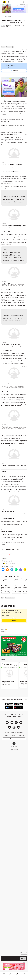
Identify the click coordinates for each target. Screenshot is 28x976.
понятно (23, 958)
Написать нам (15, 738)
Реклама (23, 366)
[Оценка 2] (5, 561)
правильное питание (10, 597)
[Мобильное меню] (1, 2)
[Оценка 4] (9, 561)
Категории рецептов (20, 735)
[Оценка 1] (2, 561)
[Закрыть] (26, 952)
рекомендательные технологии (9, 959)
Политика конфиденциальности (17, 732)
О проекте (7, 732)
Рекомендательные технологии (9, 735)
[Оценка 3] (7, 561)
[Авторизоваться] (26, 2)
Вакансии (20, 733)
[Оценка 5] (11, 561)
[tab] (4, 974)
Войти (14, 620)
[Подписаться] (15, 664)
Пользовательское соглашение (11, 733)
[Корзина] (23, 2)
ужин (2, 597)
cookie (18, 959)
